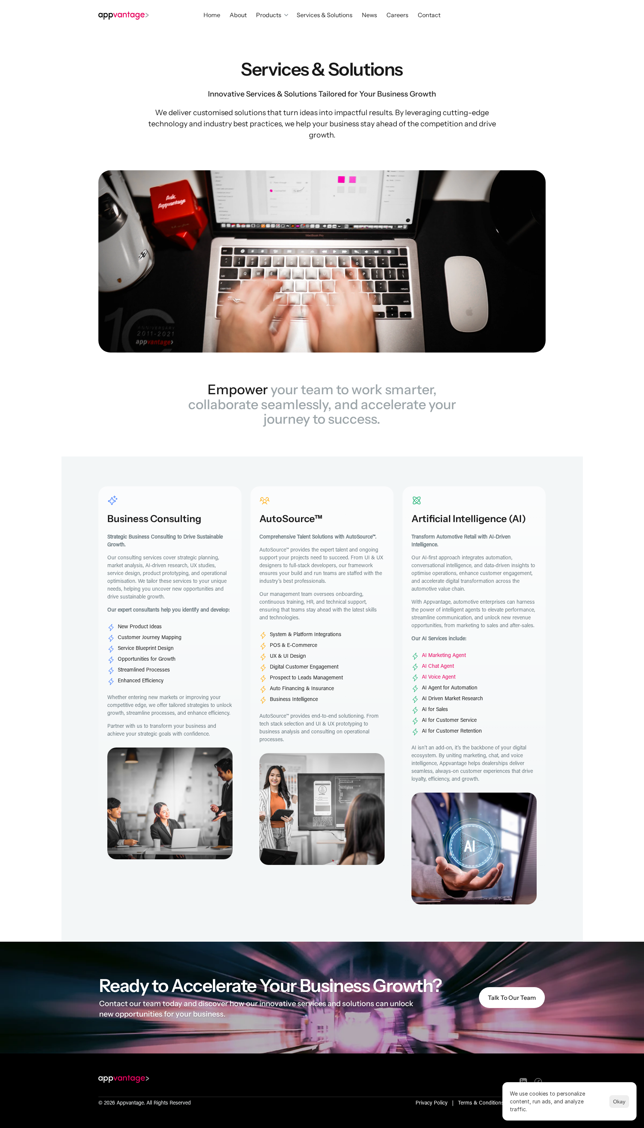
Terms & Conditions (481, 1103)
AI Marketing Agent (444, 655)
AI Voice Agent (438, 677)
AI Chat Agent (438, 666)
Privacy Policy (432, 1103)
